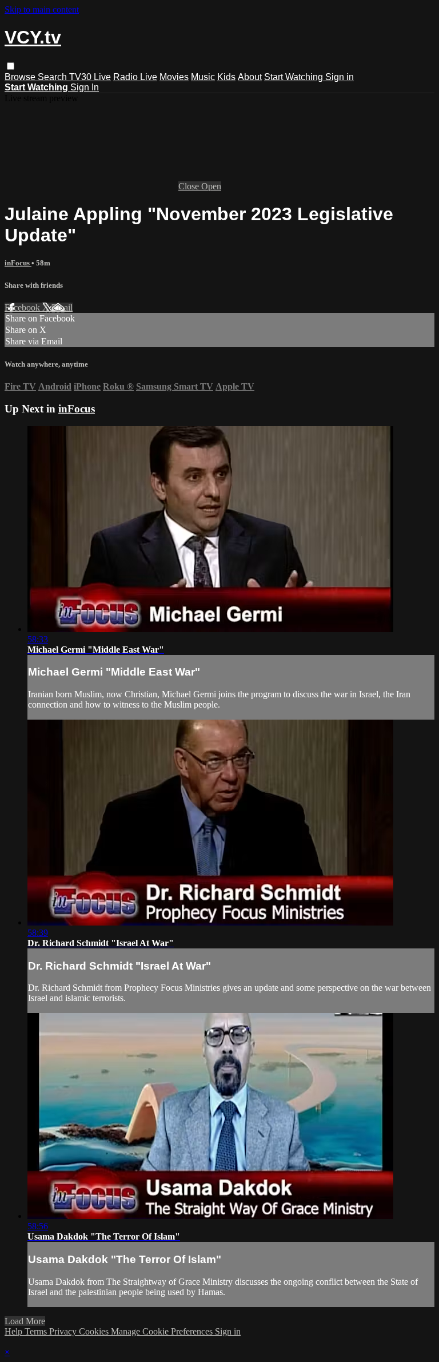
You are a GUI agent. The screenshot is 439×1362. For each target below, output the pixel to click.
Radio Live (135, 77)
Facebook (23, 307)
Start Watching (294, 77)
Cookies (95, 1331)
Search (53, 77)
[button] (10, 66)
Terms (37, 1331)
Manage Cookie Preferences (163, 1331)
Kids (226, 77)
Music (203, 77)
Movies (174, 77)
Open (211, 186)
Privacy (64, 1331)
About (250, 77)
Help (15, 1331)
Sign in (339, 77)
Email (62, 307)
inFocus (18, 263)
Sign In (84, 87)
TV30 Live (90, 77)
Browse (21, 77)
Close (189, 186)
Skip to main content (42, 9)
